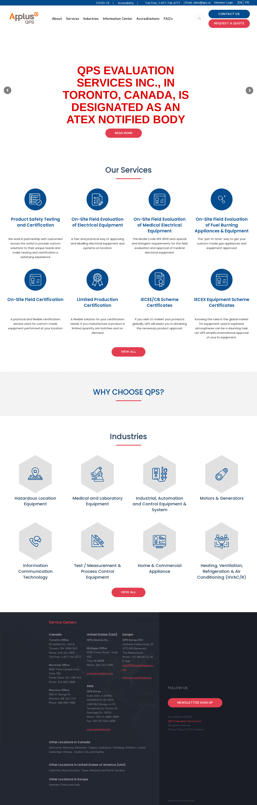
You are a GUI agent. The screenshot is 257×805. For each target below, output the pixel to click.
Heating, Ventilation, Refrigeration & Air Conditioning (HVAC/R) (221, 571)
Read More (123, 133)
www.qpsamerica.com (100, 673)
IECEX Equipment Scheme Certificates (221, 302)
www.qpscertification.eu (137, 677)
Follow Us (178, 688)
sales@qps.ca (202, 3)
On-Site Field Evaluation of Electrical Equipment (97, 222)
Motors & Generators (222, 498)
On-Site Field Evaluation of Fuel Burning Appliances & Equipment (222, 225)
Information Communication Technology (35, 571)
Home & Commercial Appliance (160, 568)
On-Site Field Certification (35, 300)
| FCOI (188, 729)
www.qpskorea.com (98, 729)
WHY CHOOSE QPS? (128, 392)
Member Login (223, 3)
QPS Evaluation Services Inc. (185, 721)
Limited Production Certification (97, 302)
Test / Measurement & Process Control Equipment (97, 571)
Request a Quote (229, 23)
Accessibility (126, 3)
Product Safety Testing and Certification (35, 222)
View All (128, 352)
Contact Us (229, 14)
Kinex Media (189, 800)
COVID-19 (102, 3)
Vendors (199, 729)
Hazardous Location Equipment (35, 501)
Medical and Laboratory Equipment (97, 501)
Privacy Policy (176, 729)
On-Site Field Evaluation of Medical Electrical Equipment (160, 225)
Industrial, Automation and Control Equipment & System (159, 504)
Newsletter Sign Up (195, 703)
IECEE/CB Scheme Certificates (160, 302)
